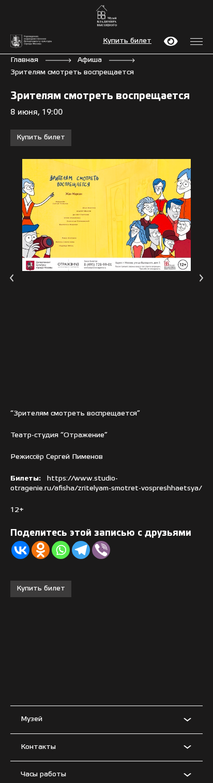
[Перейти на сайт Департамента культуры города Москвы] (31, 42)
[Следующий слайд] (201, 277)
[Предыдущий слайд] (11, 277)
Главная (24, 60)
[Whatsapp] (61, 550)
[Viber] (101, 550)
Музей (31, 719)
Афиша (90, 60)
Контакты (38, 747)
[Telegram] (81, 550)
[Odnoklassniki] (41, 550)
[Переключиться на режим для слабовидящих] (171, 41)
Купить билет (127, 41)
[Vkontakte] (20, 550)
